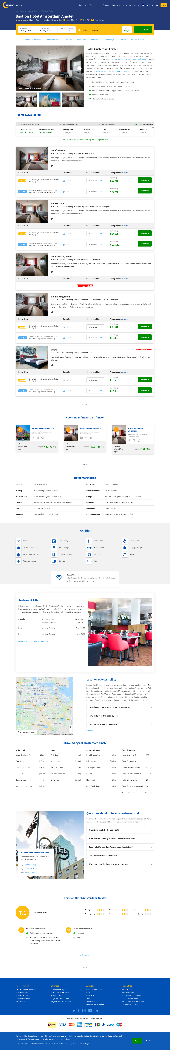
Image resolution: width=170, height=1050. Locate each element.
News (88, 992)
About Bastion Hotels (94, 989)
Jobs (88, 998)
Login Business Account (60, 998)
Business (93, 5)
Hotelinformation (52, 39)
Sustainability (91, 1001)
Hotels (82, 5)
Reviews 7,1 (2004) (138, 39)
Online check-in (22, 995)
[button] (164, 5)
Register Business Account (61, 1001)
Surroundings (109, 39)
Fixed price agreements (60, 992)
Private (84, 30)
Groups (106, 5)
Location (94, 39)
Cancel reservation (23, 998)
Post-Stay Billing (57, 995)
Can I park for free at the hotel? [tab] (103, 724)
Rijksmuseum (98, 71)
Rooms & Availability (32, 39)
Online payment (22, 992)
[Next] (79, 68)
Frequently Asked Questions (26, 989)
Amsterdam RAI (111, 59)
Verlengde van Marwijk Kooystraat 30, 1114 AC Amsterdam (40, 20)
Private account (22, 1001)
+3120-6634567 (71, 20)
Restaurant (81, 39)
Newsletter (90, 995)
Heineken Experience (123, 71)
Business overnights (58, 989)
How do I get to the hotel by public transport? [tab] (109, 707)
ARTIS (106, 71)
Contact (123, 39)
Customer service (130, 5)
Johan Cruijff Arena (138, 59)
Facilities (68, 39)
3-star (117, 53)
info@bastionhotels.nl (132, 995)
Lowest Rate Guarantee (95, 1004)
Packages (116, 5)
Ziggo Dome (123, 59)
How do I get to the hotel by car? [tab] (103, 715)
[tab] (120, 829)
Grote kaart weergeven (27, 732)
